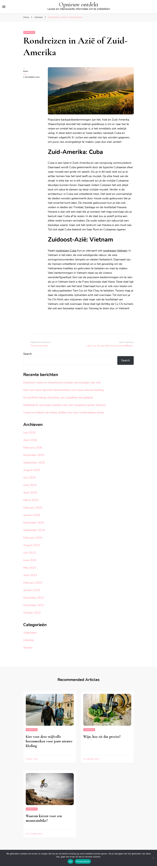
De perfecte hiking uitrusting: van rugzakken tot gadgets (58, 397)
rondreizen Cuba (66, 250)
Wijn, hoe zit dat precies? (102, 736)
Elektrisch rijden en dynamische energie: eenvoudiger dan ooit (62, 382)
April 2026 (30, 440)
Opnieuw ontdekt (78, 4)
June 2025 (29, 485)
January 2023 (31, 590)
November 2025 (33, 455)
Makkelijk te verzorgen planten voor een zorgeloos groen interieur (64, 405)
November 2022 (33, 605)
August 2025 (31, 470)
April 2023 (30, 575)
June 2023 (29, 560)
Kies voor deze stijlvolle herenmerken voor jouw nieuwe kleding (63, 390)
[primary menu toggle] (3, 7)
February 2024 (32, 537)
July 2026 (29, 432)
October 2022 (32, 613)
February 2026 (32, 447)
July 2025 (29, 477)
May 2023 (29, 567)
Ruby (25, 71)
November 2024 (33, 522)
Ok (70, 861)
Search (27, 354)
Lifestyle (29, 32)
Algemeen (29, 632)
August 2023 (31, 545)
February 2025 (32, 507)
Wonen (27, 647)
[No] (153, 857)
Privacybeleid (82, 861)
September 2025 (34, 462)
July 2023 (29, 552)
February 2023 (32, 582)
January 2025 (31, 515)
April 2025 (30, 492)
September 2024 (34, 530)
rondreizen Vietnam (115, 250)
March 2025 (30, 500)
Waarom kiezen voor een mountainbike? (44, 818)
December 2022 (33, 597)
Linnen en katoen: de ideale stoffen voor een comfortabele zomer (63, 412)
